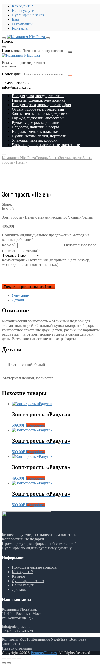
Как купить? (22, 6)
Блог (16, 19)
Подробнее (35, 425)
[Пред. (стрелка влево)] (4, 663)
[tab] (56, 295)
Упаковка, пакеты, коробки (35, 140)
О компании (22, 24)
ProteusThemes (44, 653)
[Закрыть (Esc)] (4, 658)
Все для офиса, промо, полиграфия (41, 105)
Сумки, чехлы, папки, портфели (39, 136)
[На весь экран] (14, 658)
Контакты (20, 28)
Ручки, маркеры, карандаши (35, 122)
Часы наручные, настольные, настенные (46, 145)
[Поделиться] (9, 658)
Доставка (19, 589)
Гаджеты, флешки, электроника (38, 100)
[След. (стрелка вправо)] (9, 663)
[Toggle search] (48, 38)
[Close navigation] (4, 154)
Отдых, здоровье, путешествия (38, 109)
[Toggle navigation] (4, 38)
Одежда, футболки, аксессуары (38, 118)
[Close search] (4, 47)
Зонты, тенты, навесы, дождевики (41, 113)
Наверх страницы (17, 648)
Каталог (19, 576)
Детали (18, 300)
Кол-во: (49, 245)
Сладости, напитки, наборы (35, 127)
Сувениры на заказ (28, 15)
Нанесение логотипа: (21, 251)
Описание (20, 295)
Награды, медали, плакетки (35, 131)
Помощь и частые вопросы (34, 567)
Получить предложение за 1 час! (28, 287)
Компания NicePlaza (49, 639)
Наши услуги (23, 10)
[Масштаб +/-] (19, 658)
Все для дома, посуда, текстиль (38, 96)
